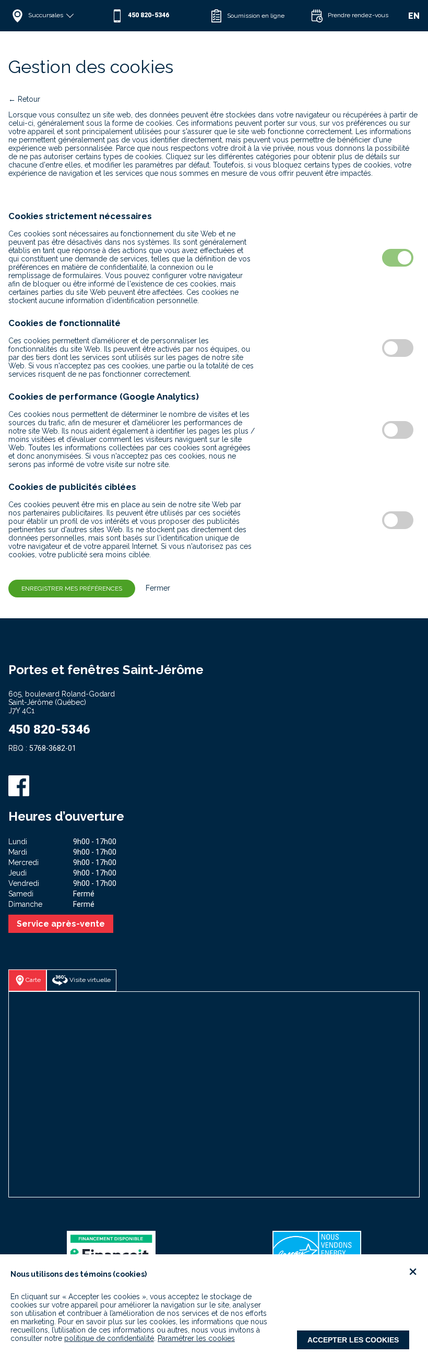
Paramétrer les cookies (196, 1338)
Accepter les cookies (353, 1340)
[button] (58, 15)
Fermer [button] (153, 588)
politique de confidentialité (109, 1338)
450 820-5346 (49, 729)
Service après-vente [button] (61, 924)
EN (414, 16)
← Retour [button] (24, 99)
